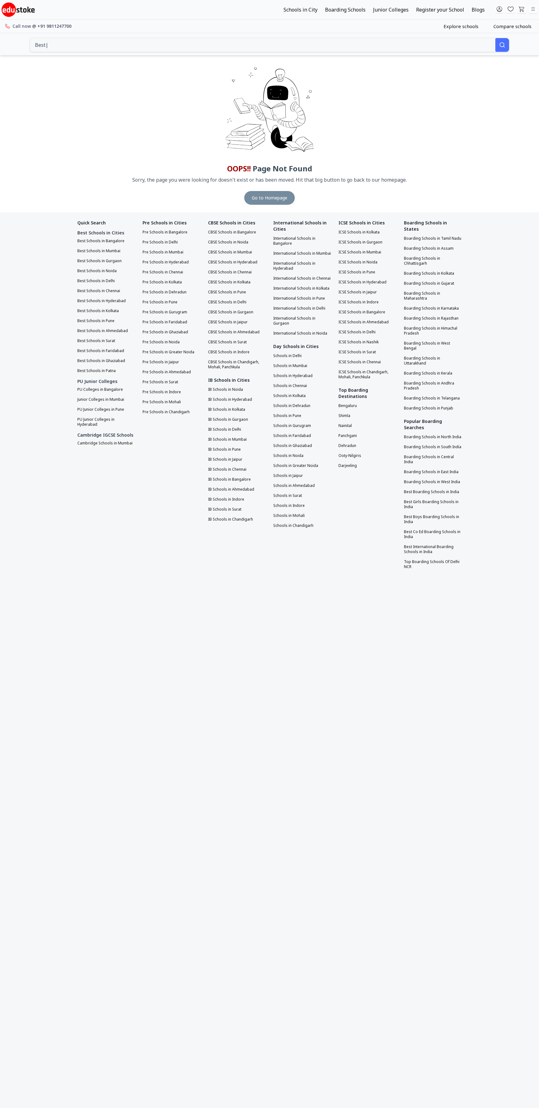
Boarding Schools (345, 9)
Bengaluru (347, 405)
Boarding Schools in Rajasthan (431, 318)
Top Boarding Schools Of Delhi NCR (431, 564)
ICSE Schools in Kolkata (359, 232)
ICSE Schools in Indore (358, 302)
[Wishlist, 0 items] (510, 9)
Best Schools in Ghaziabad (101, 360)
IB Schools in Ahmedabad (231, 489)
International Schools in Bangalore (294, 241)
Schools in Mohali (289, 515)
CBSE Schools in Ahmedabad (234, 332)
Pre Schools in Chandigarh (166, 411)
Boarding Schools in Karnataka (431, 308)
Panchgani (347, 435)
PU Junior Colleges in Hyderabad (95, 422)
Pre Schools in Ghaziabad (165, 332)
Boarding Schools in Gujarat (429, 283)
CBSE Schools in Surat (227, 342)
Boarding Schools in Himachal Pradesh (430, 331)
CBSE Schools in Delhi (227, 302)
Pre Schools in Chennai (163, 272)
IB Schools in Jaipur (225, 459)
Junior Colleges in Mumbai (100, 399)
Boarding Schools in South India (432, 446)
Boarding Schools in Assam (429, 248)
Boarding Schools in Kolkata (429, 273)
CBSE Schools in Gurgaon (230, 312)
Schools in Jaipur (288, 475)
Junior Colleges (391, 9)
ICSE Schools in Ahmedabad (363, 322)
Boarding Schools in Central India (429, 459)
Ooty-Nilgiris (349, 455)
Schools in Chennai (290, 385)
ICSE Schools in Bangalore (361, 312)
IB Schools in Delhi (224, 429)
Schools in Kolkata (289, 395)
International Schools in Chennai (302, 278)
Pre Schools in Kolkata (162, 282)
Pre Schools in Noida (161, 342)
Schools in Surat (287, 495)
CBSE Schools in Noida (228, 242)
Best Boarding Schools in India (431, 491)
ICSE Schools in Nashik (358, 342)
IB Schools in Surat (224, 509)
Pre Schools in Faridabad (165, 322)
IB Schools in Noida (225, 389)
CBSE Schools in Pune (227, 292)
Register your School (440, 9)
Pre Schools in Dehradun (165, 292)
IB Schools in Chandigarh (230, 519)
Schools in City (301, 9)
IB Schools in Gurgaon (228, 419)
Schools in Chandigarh (293, 525)
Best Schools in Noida (97, 270)
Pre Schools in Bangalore (165, 232)
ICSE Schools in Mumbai (359, 252)
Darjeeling (347, 465)
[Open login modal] (499, 9)
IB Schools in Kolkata (226, 409)
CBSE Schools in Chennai (230, 272)
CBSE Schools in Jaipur (228, 322)
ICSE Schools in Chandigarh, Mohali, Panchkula (363, 375)
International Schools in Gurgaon (294, 321)
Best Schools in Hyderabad (101, 300)
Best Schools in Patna (96, 370)
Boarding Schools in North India (432, 436)
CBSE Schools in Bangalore (232, 232)
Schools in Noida (288, 455)
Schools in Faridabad (292, 435)
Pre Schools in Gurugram (165, 312)
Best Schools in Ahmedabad (102, 330)
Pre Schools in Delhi (160, 242)
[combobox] (262, 45)
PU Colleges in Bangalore (100, 389)
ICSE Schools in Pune (356, 272)
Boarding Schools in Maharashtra (422, 296)
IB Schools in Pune (224, 449)
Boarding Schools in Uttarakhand (422, 361)
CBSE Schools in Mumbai (230, 252)
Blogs (478, 9)
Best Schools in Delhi (96, 280)
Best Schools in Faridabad (100, 350)
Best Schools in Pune (95, 320)
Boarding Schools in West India (432, 481)
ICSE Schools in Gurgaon (360, 242)
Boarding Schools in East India (431, 471)
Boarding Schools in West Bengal (427, 346)
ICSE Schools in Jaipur (357, 292)
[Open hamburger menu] (533, 9)
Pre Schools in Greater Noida (168, 352)
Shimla (344, 415)
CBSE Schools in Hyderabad (232, 262)
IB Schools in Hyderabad (230, 399)
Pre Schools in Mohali (162, 402)
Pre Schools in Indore (162, 392)
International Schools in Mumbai (302, 253)
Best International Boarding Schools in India (429, 549)
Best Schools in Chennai (98, 290)
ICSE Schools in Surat (357, 352)
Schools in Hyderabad (293, 375)
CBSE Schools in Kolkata (229, 282)
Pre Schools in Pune (160, 302)
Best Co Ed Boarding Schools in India (432, 534)
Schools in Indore (289, 505)
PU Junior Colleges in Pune (100, 409)
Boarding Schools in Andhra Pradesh (429, 386)
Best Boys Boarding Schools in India (431, 519)
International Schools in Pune (299, 298)
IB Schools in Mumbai (227, 439)
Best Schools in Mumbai (98, 250)
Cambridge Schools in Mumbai (105, 443)
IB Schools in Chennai (227, 469)
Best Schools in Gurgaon (99, 260)
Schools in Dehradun (291, 405)
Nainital (345, 425)
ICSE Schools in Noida (357, 262)
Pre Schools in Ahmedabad (167, 372)
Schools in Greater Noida (295, 465)
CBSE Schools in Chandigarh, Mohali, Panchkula (233, 365)
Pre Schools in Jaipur (161, 362)
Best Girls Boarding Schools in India (431, 504)
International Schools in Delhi (299, 308)
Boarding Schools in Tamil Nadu (432, 238)
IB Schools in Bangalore (229, 479)
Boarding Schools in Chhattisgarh (422, 261)
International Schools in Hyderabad (294, 266)
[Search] (502, 45)
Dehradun (347, 445)
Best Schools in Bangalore (100, 240)
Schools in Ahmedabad (294, 485)
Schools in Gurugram (292, 425)
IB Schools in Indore (226, 499)
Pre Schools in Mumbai (163, 252)
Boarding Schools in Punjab (428, 408)
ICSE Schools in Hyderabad (362, 282)
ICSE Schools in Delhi (357, 332)
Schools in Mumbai (290, 365)
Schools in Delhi (287, 355)
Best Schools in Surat (96, 340)
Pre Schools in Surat (160, 382)
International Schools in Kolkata (301, 288)
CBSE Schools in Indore (229, 352)
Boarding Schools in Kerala (428, 373)
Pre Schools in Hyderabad (166, 262)
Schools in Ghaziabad (292, 445)
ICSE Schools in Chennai (359, 362)
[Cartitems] (521, 9)
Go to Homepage (269, 198)
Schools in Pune (287, 415)
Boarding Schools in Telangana (432, 398)
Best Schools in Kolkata (98, 310)
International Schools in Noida (300, 333)
